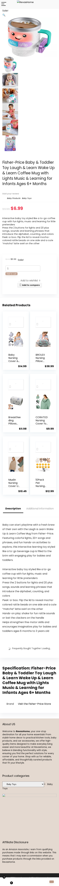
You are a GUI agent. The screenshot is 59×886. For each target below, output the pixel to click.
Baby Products (13, 198)
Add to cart (11, 274)
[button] (4, 15)
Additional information (40, 508)
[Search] (54, 4)
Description (13, 508)
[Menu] (4, 4)
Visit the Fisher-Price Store (34, 704)
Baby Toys (26, 198)
